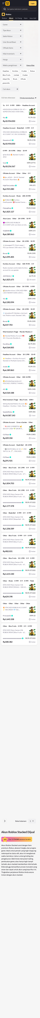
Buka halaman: (21, 821)
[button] (5, 71)
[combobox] (12, 24)
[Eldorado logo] (7, 3)
